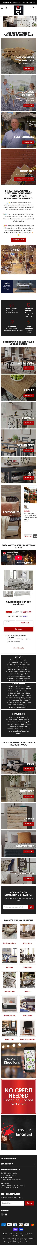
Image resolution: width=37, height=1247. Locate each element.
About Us (15, 1236)
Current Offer (28, 1234)
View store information (14, 641)
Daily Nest (26, 521)
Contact (22, 1236)
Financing (19, 1234)
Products (11, 1234)
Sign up (29, 1203)
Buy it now (18, 629)
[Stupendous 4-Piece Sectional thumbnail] (8, 594)
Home (5, 1234)
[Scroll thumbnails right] (31, 594)
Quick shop (28, 536)
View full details (18, 648)
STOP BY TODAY (18, 240)
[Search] (31, 907)
